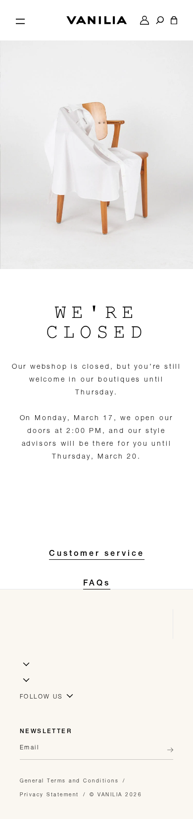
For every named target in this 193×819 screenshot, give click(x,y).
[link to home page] (96, 20)
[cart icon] (174, 20)
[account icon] (144, 20)
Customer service (97, 554)
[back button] (167, 750)
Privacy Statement (49, 794)
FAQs (96, 584)
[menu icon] (20, 20)
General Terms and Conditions (69, 780)
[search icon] (160, 20)
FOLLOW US (41, 696)
